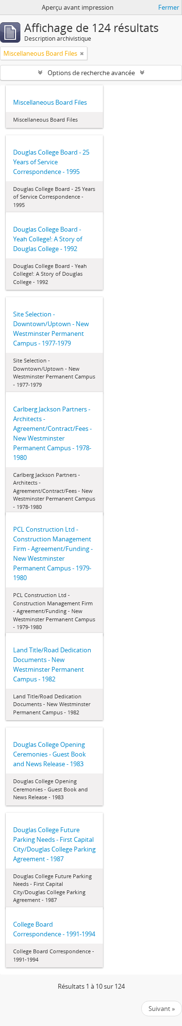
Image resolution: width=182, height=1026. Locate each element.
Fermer (168, 7)
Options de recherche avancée (91, 72)
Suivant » (162, 1008)
